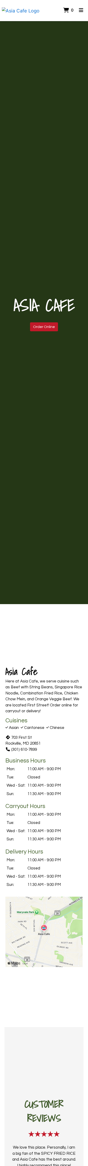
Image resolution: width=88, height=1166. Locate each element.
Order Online (44, 327)
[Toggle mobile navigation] (81, 11)
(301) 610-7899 (24, 749)
